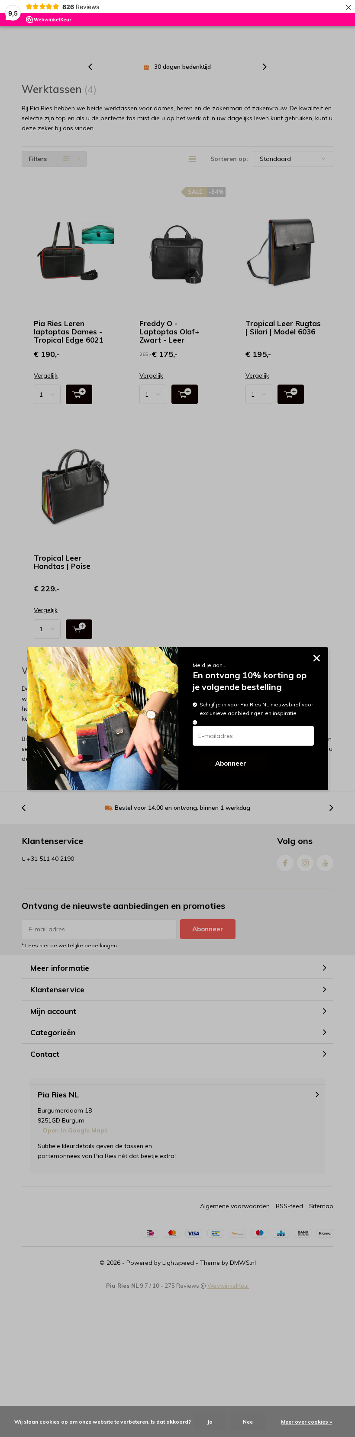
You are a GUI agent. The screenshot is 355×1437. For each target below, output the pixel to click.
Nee (248, 1421)
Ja (210, 1421)
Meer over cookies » (306, 1421)
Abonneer (230, 763)
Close (317, 659)
